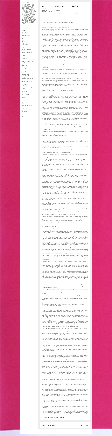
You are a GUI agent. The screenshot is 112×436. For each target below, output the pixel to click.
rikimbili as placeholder (26, 54)
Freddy (24, 68)
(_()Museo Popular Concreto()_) (28, 59)
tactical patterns (25, 90)
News (23, 40)
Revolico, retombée (25, 94)
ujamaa (23, 88)
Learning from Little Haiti (26, 75)
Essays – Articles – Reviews (27, 105)
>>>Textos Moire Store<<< (27, 44)
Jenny (24, 69)
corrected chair (24, 55)
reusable (23, 64)
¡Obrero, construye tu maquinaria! (28, 87)
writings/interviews (63, 417)
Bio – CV (23, 41)
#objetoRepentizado (25, 58)
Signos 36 (24, 98)
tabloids (23, 72)
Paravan (24, 71)
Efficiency (23, 97)
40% (23, 93)
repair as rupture (25, 56)
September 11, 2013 (50, 8)
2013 (44, 417)
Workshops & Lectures (26, 35)
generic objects (24, 65)
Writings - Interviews (68, 4)
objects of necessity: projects (27, 51)
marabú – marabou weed (26, 80)
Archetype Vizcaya (25, 77)
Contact (23, 43)
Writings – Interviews (26, 103)
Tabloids (23, 113)
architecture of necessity (26, 49)
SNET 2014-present (25, 95)
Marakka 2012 (24, 91)
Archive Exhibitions (25, 33)
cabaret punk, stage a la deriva (27, 78)
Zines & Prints (24, 111)
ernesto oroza (26, 3)
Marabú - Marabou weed (47, 4)
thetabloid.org (56, 417)
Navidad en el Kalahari (58, 4)
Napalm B (25, 85)
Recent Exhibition (25, 32)
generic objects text (26, 66)
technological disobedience (27, 52)
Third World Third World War (27, 81)
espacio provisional (25, 74)
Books (23, 110)
